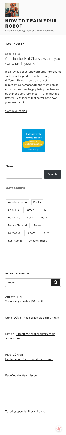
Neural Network (18, 225)
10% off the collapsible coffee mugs (36, 317)
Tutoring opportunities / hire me (25, 411)
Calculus (13, 210)
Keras (30, 217)
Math (43, 217)
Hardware (14, 217)
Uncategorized (38, 240)
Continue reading (16, 111)
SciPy (45, 233)
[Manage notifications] (59, 428)
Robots (30, 233)
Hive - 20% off (14, 354)
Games (29, 210)
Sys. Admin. (15, 240)
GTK (43, 210)
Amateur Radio (17, 202)
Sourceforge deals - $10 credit (24, 301)
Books (37, 202)
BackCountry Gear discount (22, 375)
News (37, 225)
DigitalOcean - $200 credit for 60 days (29, 359)
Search (10, 166)
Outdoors (14, 233)
